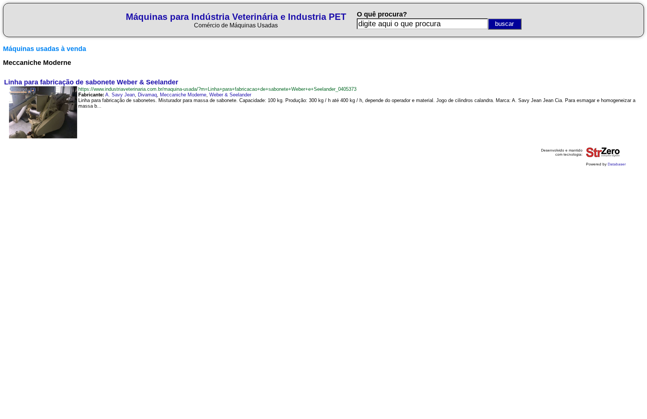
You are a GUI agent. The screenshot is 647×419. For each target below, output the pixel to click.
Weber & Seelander (230, 95)
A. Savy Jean (120, 95)
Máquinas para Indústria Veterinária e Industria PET (236, 17)
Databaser (617, 164)
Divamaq (147, 95)
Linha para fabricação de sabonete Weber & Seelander (91, 82)
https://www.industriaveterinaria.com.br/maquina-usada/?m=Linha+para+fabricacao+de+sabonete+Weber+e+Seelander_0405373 (217, 89)
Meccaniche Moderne (183, 95)
